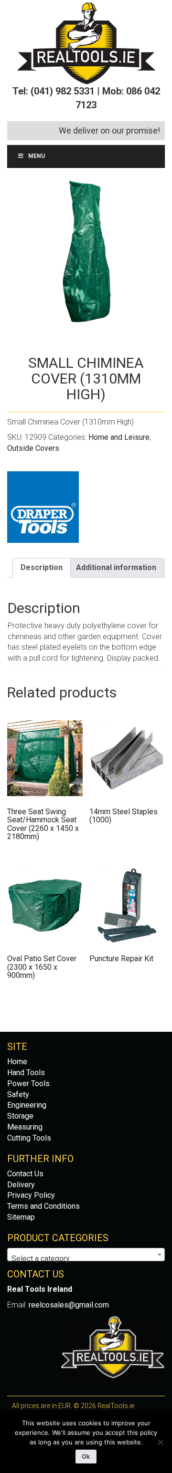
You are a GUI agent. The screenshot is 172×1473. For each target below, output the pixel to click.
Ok (86, 1456)
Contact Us (25, 1173)
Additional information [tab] (116, 567)
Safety (18, 1094)
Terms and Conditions (43, 1206)
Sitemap (21, 1217)
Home (17, 1061)
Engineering (26, 1105)
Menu (36, 156)
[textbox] (86, 1258)
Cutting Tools (29, 1137)
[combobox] (86, 1254)
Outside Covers (33, 448)
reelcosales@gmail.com (69, 1304)
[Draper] (43, 507)
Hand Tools (26, 1072)
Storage (20, 1115)
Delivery (21, 1184)
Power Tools (28, 1083)
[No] (160, 1442)
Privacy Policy (31, 1195)
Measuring (25, 1126)
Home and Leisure (119, 437)
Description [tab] (42, 567)
